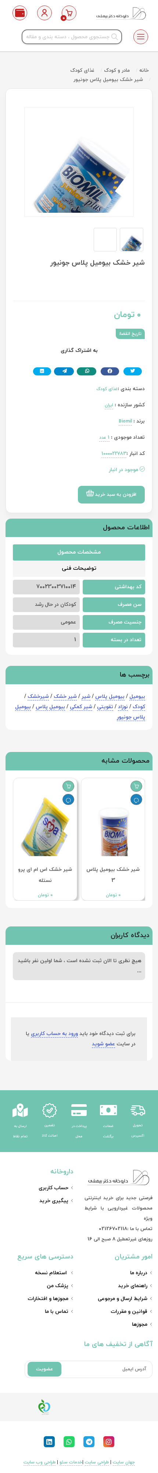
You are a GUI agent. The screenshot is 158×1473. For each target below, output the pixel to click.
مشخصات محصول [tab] (79, 552)
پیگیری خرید (53, 1200)
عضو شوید (103, 1044)
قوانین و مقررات (129, 1311)
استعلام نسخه (51, 1272)
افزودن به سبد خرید (115, 494)
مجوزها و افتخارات (48, 1298)
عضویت (44, 1369)
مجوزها (139, 1324)
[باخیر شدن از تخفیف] (136, 799)
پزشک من (57, 1285)
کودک (139, 706)
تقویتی (105, 706)
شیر (86, 696)
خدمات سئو (71, 1462)
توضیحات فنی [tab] (79, 568)
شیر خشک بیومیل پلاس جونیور (108, 79)
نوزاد (123, 706)
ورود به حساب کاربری (54, 1033)
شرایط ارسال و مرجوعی (122, 1298)
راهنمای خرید (132, 1285)
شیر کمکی (81, 706)
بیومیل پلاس (110, 696)
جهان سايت (124, 1462)
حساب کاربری (53, 1187)
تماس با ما (56, 1311)
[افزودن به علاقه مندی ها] (136, 786)
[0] (69, 12)
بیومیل (137, 696)
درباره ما (138, 1272)
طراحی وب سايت (39, 1462)
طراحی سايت (97, 1462)
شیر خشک (65, 696)
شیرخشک (38, 696)
